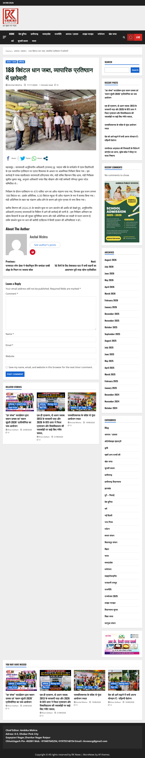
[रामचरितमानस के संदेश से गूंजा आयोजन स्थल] (82, 401)
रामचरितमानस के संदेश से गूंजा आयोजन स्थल (81, 416)
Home (11, 34)
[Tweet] (25, 158)
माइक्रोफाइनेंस (111, 576)
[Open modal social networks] (45, 158)
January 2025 (111, 388)
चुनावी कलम (23, 40)
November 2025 (112, 320)
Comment (12, 293)
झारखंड (108, 488)
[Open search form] (124, 37)
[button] (4, 37)
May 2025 (109, 361)
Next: (75, 265)
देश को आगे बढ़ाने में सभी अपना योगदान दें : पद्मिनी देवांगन (122, 696)
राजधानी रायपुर (21, 404)
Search (108, 62)
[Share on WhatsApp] (37, 158)
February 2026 (111, 300)
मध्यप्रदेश (46, 34)
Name (10, 334)
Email (9, 345)
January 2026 (111, 307)
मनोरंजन (101, 34)
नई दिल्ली (108, 515)
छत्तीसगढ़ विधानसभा (113, 481)
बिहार (107, 549)
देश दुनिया (22, 34)
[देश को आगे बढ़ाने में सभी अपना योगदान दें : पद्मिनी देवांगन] (123, 680)
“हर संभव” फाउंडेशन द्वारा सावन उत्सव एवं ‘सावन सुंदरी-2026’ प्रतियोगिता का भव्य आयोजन (18, 420)
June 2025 (109, 354)
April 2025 (109, 367)
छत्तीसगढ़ (34, 34)
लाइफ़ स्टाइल (88, 34)
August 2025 (110, 340)
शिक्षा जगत (43, 407)
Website (10, 356)
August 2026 (111, 260)
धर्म (12, 40)
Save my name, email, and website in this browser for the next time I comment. (51, 367)
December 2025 (112, 313)
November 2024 (112, 401)
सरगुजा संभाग (110, 623)
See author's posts (45, 245)
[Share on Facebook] (11, 158)
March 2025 (110, 374)
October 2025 (111, 327)
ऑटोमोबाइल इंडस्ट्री (113, 441)
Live (138, 37)
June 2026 (109, 273)
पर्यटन (107, 528)
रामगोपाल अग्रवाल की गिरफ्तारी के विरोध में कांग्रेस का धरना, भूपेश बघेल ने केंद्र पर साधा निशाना (122, 151)
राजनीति (58, 34)
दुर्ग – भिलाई (82, 407)
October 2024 (111, 408)
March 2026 (110, 293)
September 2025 (112, 334)
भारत (34, 40)
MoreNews (89, 754)
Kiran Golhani (13, 430)
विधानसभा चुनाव (111, 609)
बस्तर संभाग (109, 535)
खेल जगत (113, 34)
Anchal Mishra (15, 85)
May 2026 (109, 280)
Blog (107, 427)
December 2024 (112, 394)
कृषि (106, 448)
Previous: (28, 265)
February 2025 (111, 381)
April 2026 (109, 287)
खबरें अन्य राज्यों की (112, 454)
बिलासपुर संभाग (52, 404)
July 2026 (109, 266)
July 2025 (109, 347)
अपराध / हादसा (72, 34)
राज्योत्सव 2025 (111, 596)
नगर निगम (109, 522)
